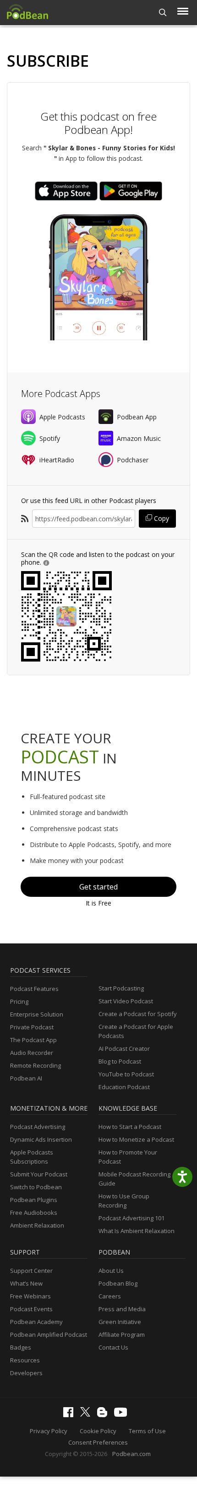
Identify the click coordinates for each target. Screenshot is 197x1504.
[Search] (162, 12)
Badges (20, 1347)
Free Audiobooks (33, 1212)
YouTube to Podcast (126, 1074)
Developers (26, 1373)
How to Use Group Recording (123, 1200)
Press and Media (122, 1309)
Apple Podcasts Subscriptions (31, 1156)
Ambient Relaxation (37, 1225)
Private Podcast (32, 1027)
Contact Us (113, 1347)
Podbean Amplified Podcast (48, 1334)
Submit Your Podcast (38, 1174)
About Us (111, 1270)
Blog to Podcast (119, 1061)
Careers (109, 1296)
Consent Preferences (98, 1442)
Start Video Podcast (125, 1001)
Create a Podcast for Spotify (137, 1014)
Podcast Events (31, 1309)
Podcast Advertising (37, 1127)
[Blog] (104, 1415)
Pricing (19, 1001)
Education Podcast (124, 1087)
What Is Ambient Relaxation (136, 1231)
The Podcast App (33, 1040)
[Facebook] (70, 1415)
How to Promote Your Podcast (127, 1156)
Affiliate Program (121, 1334)
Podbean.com (131, 1454)
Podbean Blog (117, 1283)
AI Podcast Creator (124, 1048)
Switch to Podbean (36, 1187)
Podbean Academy (36, 1322)
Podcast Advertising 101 (131, 1218)
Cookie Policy (98, 1431)
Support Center (31, 1270)
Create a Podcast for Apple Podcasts (135, 1031)
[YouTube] (122, 1414)
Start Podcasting (121, 988)
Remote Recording (35, 1065)
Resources (25, 1360)
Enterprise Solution (36, 1014)
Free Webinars (30, 1296)
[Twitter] (87, 1414)
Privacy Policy (48, 1431)
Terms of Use (147, 1431)
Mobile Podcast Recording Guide (134, 1178)
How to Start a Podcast (129, 1127)
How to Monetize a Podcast (136, 1139)
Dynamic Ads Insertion (41, 1139)
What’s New (26, 1283)
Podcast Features (34, 989)
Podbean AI (26, 1078)
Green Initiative (119, 1322)
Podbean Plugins (33, 1200)
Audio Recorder (31, 1053)
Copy (160, 518)
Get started (98, 887)
